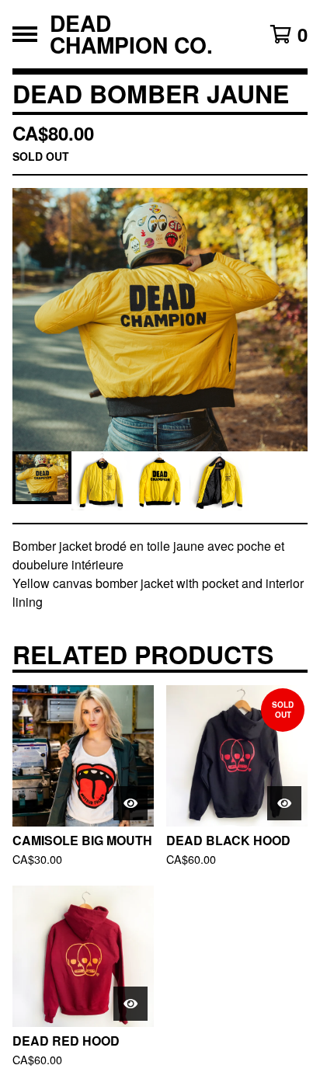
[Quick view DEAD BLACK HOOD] (284, 803)
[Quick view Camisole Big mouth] (130, 803)
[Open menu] (24, 34)
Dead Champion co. (131, 34)
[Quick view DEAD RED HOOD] (130, 1004)
